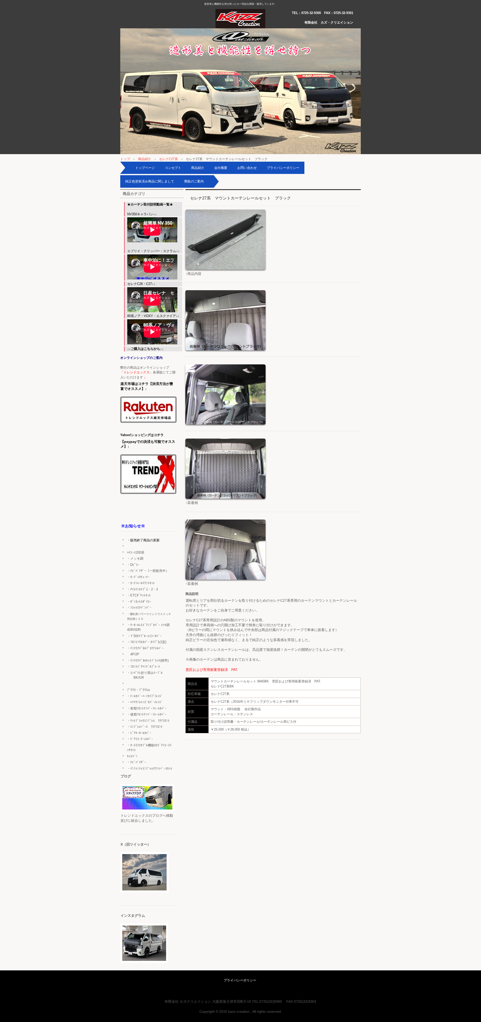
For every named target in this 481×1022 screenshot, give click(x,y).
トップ (125, 159)
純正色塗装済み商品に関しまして (149, 181)
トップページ (145, 168)
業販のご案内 (194, 181)
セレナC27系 (168, 159)
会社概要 (220, 168)
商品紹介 (144, 159)
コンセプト (173, 168)
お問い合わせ (247, 168)
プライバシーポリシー (283, 168)
